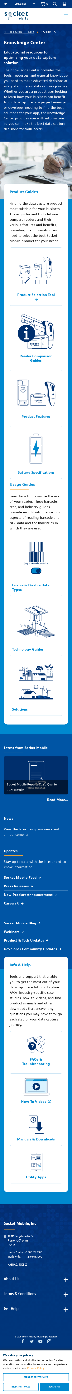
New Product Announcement (28, 895)
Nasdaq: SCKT (16, 1265)
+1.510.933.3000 (33, 1257)
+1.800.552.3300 (33, 1252)
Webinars (12, 932)
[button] (64, 4)
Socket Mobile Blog (20, 923)
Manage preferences (36, 1377)
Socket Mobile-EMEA (19, 32)
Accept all (54, 1386)
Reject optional (21, 1386)
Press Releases (16, 886)
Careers (10, 903)
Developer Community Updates (30, 949)
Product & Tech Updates (24, 940)
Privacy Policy (35, 1368)
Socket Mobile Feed (20, 877)
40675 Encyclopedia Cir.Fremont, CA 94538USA (21, 1240)
